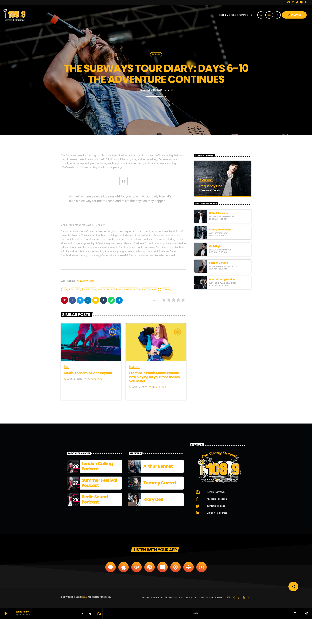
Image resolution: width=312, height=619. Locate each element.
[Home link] (14, 14)
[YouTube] (288, 2)
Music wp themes (128, 289)
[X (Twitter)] (293, 2)
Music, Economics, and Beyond (88, 373)
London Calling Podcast (97, 466)
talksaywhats (84, 281)
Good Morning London (222, 279)
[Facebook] (305, 2)
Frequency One (210, 186)
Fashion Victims (218, 263)
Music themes (107, 289)
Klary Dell (153, 500)
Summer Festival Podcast (99, 483)
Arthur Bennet (158, 466)
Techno (166, 289)
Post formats (149, 289)
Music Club (90, 289)
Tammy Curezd (159, 483)
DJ (66, 366)
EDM (64, 289)
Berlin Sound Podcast (95, 499)
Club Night (215, 246)
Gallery (75, 289)
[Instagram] (301, 2)
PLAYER (294, 15)
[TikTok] (297, 2)
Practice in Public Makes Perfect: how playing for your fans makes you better (154, 377)
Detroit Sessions (218, 213)
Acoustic (206, 180)
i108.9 (84, 597)
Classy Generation (220, 229)
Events (155, 54)
